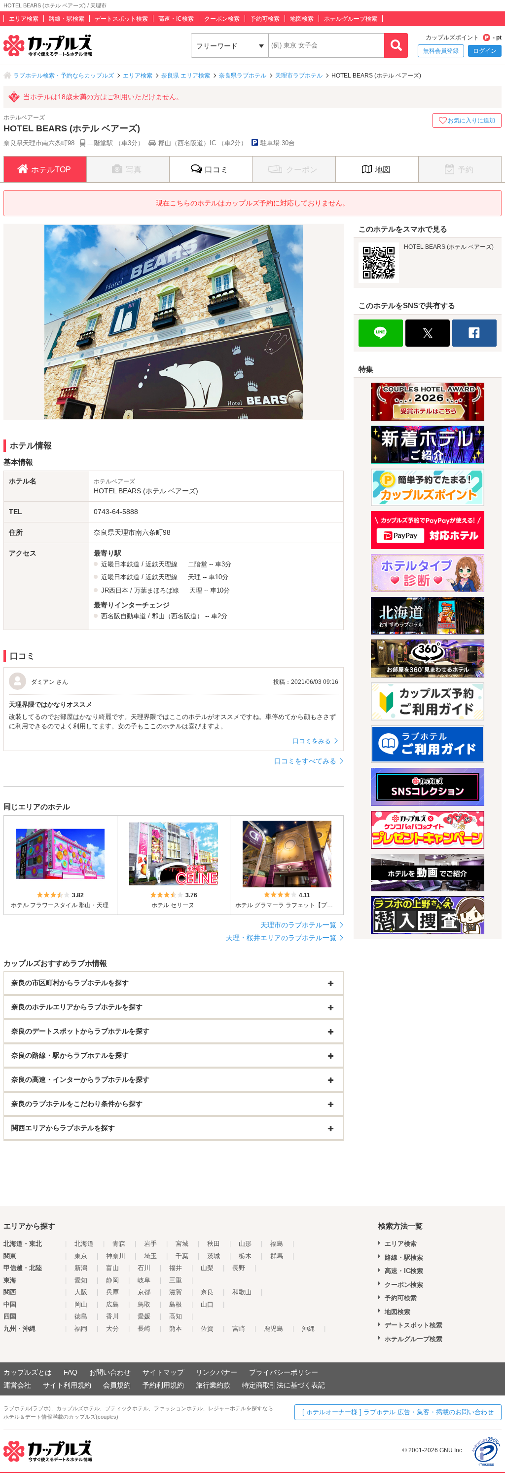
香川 (112, 1316)
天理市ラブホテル (299, 75)
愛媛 (144, 1316)
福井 (175, 1268)
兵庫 (112, 1292)
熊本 (175, 1328)
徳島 (80, 1316)
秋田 (213, 1243)
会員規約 (117, 1385)
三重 (175, 1280)
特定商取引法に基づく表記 (283, 1385)
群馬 (276, 1256)
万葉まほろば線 (156, 590)
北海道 (84, 1243)
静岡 (112, 1280)
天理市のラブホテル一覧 (298, 925)
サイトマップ (163, 1372)
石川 (144, 1268)
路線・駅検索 (66, 18)
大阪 (80, 1292)
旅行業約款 (213, 1385)
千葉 (182, 1256)
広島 (112, 1304)
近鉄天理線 (161, 564)
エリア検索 (23, 18)
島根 (175, 1304)
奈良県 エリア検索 (185, 75)
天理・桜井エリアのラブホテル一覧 (281, 938)
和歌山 (242, 1292)
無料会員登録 (441, 50)
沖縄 (308, 1328)
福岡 (80, 1328)
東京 (80, 1256)
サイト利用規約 (67, 1385)
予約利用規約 (163, 1385)
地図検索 (302, 18)
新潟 (80, 1268)
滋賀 (175, 1292)
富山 (112, 1268)
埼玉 (150, 1256)
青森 (118, 1243)
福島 (276, 1243)
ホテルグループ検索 (350, 18)
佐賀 (207, 1328)
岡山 (80, 1304)
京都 (144, 1292)
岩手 (150, 1243)
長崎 (144, 1328)
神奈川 (115, 1256)
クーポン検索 (222, 18)
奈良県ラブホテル (242, 75)
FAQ (70, 1372)
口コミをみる (311, 741)
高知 (175, 1316)
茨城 (213, 1256)
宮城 (182, 1243)
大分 (112, 1328)
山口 (207, 1304)
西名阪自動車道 (123, 616)
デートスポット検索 (121, 18)
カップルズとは (27, 1372)
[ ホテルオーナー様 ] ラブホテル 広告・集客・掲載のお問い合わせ (398, 1412)
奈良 (207, 1292)
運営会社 (17, 1385)
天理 (194, 577)
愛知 (80, 1280)
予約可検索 (265, 18)
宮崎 (238, 1328)
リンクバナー (216, 1372)
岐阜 (144, 1280)
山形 (245, 1243)
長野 (238, 1268)
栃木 (245, 1256)
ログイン (485, 50)
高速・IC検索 (176, 18)
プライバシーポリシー (283, 1372)
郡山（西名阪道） (177, 616)
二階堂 (197, 564)
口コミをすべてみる (305, 761)
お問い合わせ (110, 1372)
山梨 (207, 1268)
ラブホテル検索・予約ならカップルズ (63, 75)
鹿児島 (273, 1328)
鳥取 (144, 1304)
